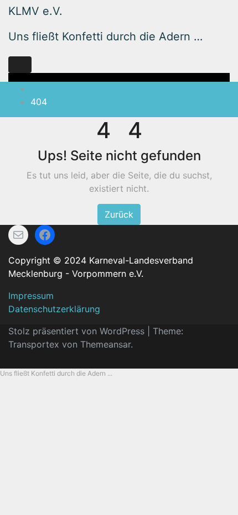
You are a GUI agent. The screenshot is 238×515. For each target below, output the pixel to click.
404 (38, 101)
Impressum (31, 295)
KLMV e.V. (35, 11)
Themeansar (105, 344)
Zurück (119, 214)
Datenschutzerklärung (54, 308)
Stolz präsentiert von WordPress (77, 331)
